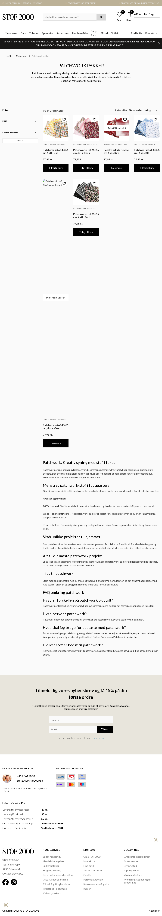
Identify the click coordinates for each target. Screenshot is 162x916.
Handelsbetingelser (53, 861)
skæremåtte (125, 633)
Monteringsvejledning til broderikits (137, 881)
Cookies (87, 874)
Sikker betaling (51, 865)
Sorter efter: (121, 110)
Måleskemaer (131, 861)
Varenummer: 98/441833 (115, 144)
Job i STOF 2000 (92, 870)
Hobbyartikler (80, 33)
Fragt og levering (52, 870)
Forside (8, 56)
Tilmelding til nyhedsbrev (56, 884)
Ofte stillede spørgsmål (55, 879)
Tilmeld (104, 729)
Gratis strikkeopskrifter (137, 856)
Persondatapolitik (93, 879)
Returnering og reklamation (58, 874)
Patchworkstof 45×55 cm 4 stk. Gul (56, 151)
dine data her (98, 738)
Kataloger (154, 910)
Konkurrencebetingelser (96, 884)
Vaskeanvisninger (133, 874)
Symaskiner (62, 33)
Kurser (87, 888)
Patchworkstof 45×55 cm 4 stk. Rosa (86, 151)
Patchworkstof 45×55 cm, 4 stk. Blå (147, 151)
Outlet (114, 33)
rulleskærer (108, 633)
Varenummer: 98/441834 (85, 208)
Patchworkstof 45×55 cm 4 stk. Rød (116, 151)
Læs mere (116, 167)
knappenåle (49, 636)
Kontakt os (151, 33)
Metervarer (11, 33)
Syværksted (130, 865)
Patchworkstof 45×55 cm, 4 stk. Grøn (56, 426)
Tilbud (104, 33)
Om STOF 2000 (91, 856)
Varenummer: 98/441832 (85, 144)
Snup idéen (94, 33)
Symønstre (47, 33)
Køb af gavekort (52, 893)
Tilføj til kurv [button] (56, 167)
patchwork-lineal (145, 633)
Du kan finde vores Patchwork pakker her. (115, 636)
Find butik (136, 33)
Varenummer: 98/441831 (54, 419)
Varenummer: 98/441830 (54, 144)
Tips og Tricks (132, 870)
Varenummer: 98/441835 (145, 144)
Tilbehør (34, 33)
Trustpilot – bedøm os (55, 888)
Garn (23, 33)
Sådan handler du (52, 856)
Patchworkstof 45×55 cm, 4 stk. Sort (86, 215)
